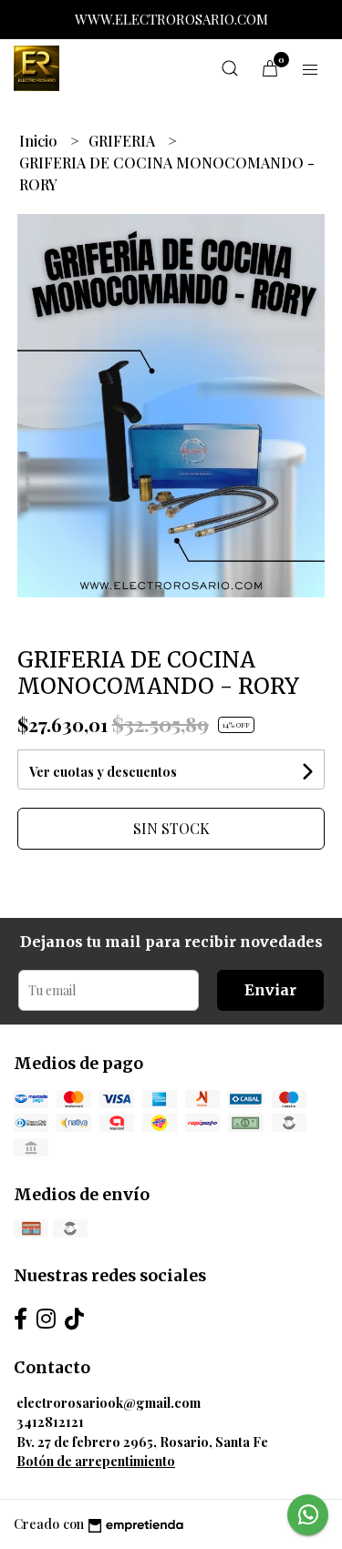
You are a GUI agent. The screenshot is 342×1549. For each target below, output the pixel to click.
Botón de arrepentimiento (95, 1461)
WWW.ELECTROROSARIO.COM (171, 19)
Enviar (270, 990)
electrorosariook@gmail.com (108, 1402)
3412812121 (50, 1421)
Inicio (40, 140)
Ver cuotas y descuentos (103, 771)
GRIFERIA (123, 140)
